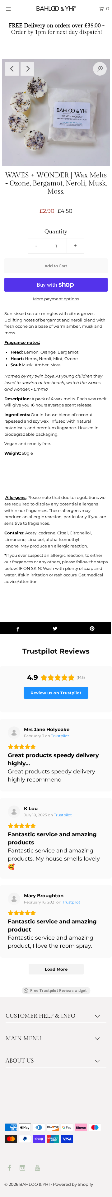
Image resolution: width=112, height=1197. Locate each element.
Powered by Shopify (73, 1184)
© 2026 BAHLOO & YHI (27, 1184)
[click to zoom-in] (100, 69)
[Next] (27, 69)
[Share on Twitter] (55, 628)
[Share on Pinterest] (92, 628)
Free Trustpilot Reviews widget (58, 990)
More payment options (56, 298)
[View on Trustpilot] (14, 732)
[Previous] (12, 69)
